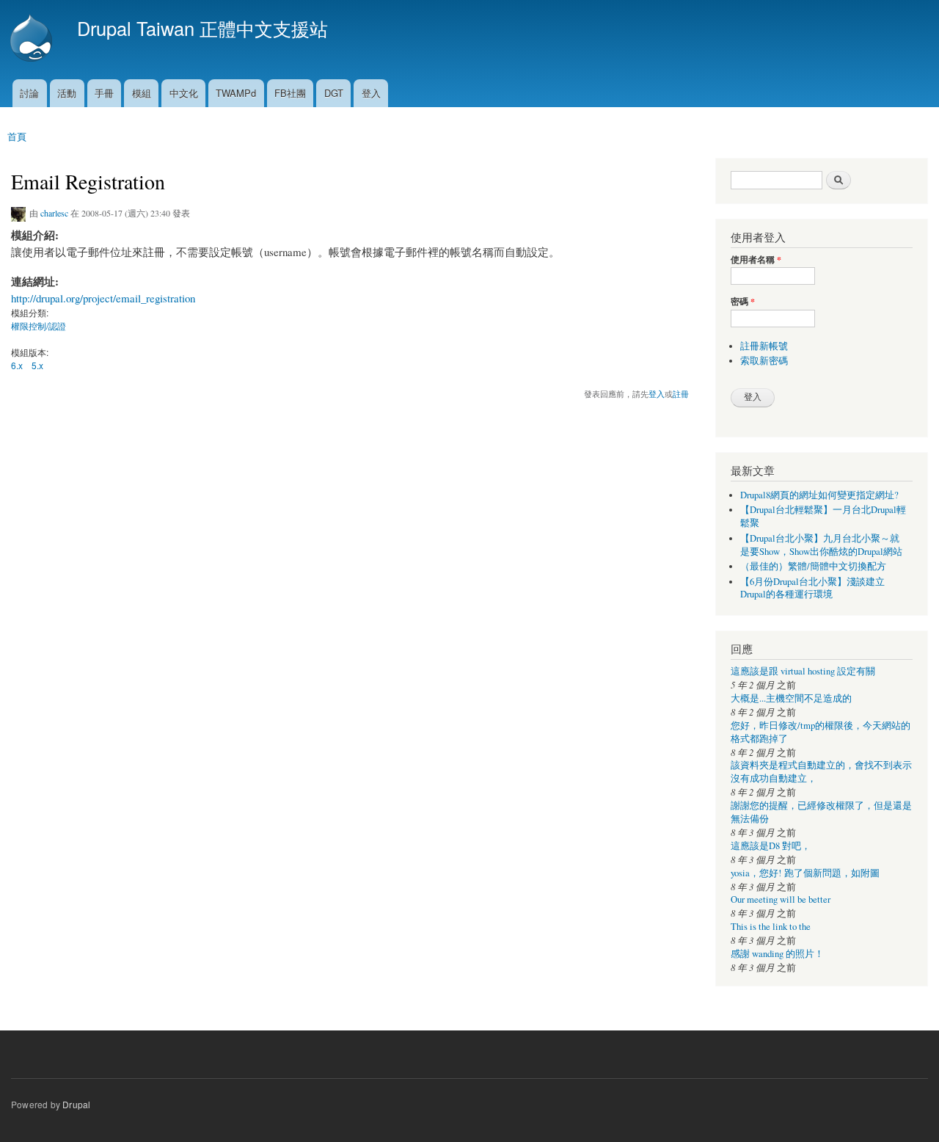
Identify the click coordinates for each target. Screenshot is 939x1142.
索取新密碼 (764, 360)
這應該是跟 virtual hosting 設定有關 (803, 671)
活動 (66, 93)
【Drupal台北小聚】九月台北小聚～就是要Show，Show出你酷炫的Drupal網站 (821, 545)
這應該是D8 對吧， (771, 846)
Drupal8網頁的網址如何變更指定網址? (819, 495)
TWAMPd (236, 93)
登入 (371, 93)
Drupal (76, 1104)
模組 (141, 93)
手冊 (104, 93)
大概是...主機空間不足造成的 (791, 698)
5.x (37, 365)
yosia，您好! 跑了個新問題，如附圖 (805, 873)
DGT (333, 93)
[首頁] (33, 39)
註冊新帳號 (764, 346)
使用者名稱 (756, 260)
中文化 (183, 93)
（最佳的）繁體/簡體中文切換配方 (813, 566)
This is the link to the (771, 926)
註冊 (681, 393)
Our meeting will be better (780, 899)
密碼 (743, 302)
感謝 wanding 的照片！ (777, 954)
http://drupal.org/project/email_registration (103, 298)
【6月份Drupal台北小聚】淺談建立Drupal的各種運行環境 (812, 588)
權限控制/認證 (38, 325)
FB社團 (290, 93)
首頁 (16, 136)
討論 (29, 93)
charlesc (54, 213)
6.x (17, 365)
